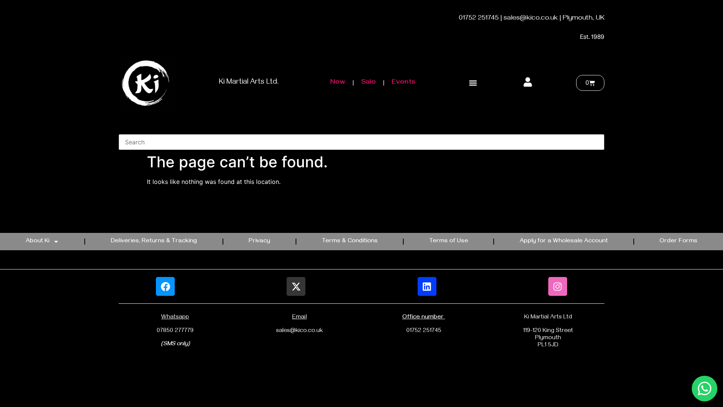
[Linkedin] (427, 286)
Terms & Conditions (350, 241)
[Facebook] (165, 286)
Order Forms (678, 241)
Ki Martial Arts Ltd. (249, 82)
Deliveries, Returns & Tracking (154, 241)
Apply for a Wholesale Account (564, 241)
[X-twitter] (296, 286)
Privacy (259, 241)
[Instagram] (557, 286)
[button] (473, 83)
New (337, 82)
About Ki (37, 241)
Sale (368, 82)
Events (403, 82)
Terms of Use (448, 241)
